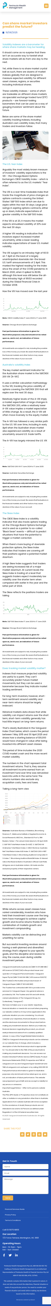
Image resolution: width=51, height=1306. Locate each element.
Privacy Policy (10, 1215)
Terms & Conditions (13, 1220)
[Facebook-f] (3, 1255)
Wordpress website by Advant (25, 1300)
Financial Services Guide (15, 1209)
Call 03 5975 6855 (10, 1229)
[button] (46, 6)
